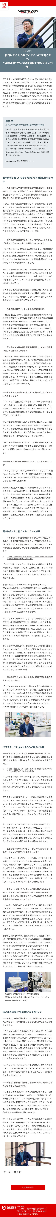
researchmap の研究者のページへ (19, 161)
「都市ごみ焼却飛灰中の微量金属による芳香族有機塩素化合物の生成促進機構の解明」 (30, 557)
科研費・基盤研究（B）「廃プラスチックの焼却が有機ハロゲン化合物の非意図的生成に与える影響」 (30, 770)
